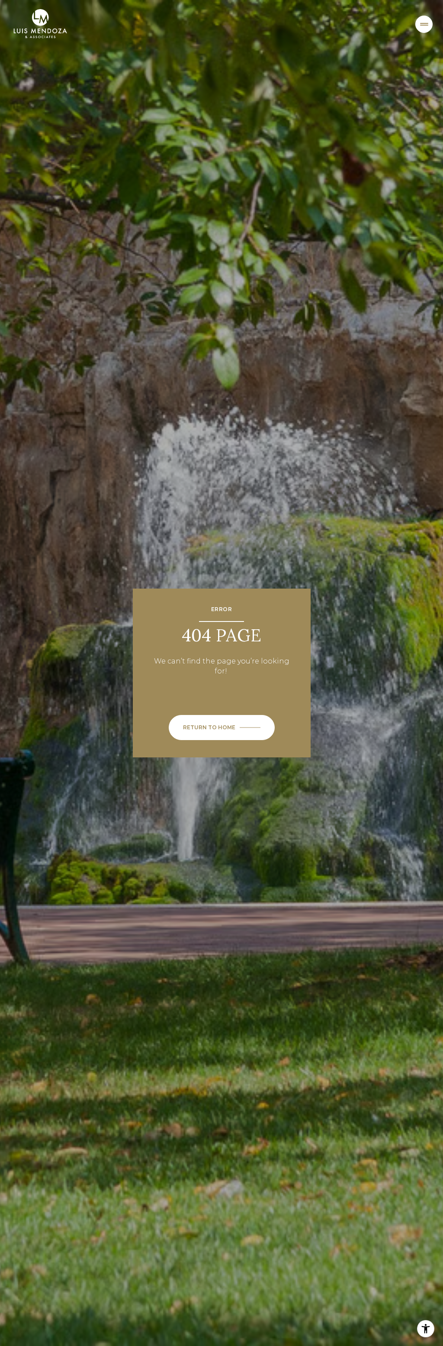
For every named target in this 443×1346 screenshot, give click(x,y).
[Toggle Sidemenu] (424, 24)
